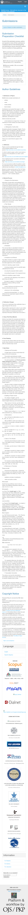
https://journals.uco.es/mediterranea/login (15, 161)
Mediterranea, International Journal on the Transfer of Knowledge (13, 10)
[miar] (14, 689)
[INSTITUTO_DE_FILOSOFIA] (14, 827)
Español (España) (9, 655)
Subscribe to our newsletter (10, 873)
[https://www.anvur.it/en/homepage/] (14, 674)
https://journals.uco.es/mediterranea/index (16, 150)
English (6, 651)
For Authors (7, 863)
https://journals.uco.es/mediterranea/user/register (16, 156)
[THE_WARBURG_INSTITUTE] (14, 730)
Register (20, 1)
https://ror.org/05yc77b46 (14, 891)
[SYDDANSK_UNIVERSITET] (14, 812)
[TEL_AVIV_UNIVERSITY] (14, 796)
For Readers (8, 860)
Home (4, 15)
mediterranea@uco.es (20, 167)
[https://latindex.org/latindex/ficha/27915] (17, 694)
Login (25, 1)
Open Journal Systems (8, 640)
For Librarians (8, 866)
